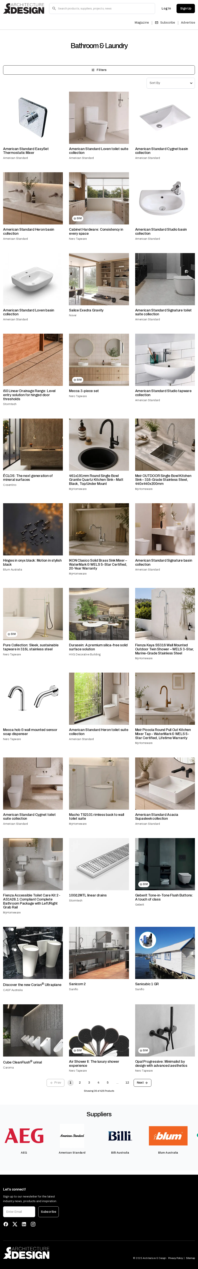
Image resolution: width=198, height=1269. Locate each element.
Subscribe (167, 22)
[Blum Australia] (168, 1141)
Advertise (188, 22)
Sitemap (190, 1258)
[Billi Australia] (120, 1141)
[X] (15, 1224)
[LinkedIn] (24, 1224)
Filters (102, 70)
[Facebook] (6, 1224)
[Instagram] (33, 1224)
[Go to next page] (142, 1083)
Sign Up (185, 8)
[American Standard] (72, 1141)
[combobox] (171, 83)
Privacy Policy (175, 1258)
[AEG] (24, 1141)
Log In (166, 8)
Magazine (142, 22)
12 (127, 1082)
